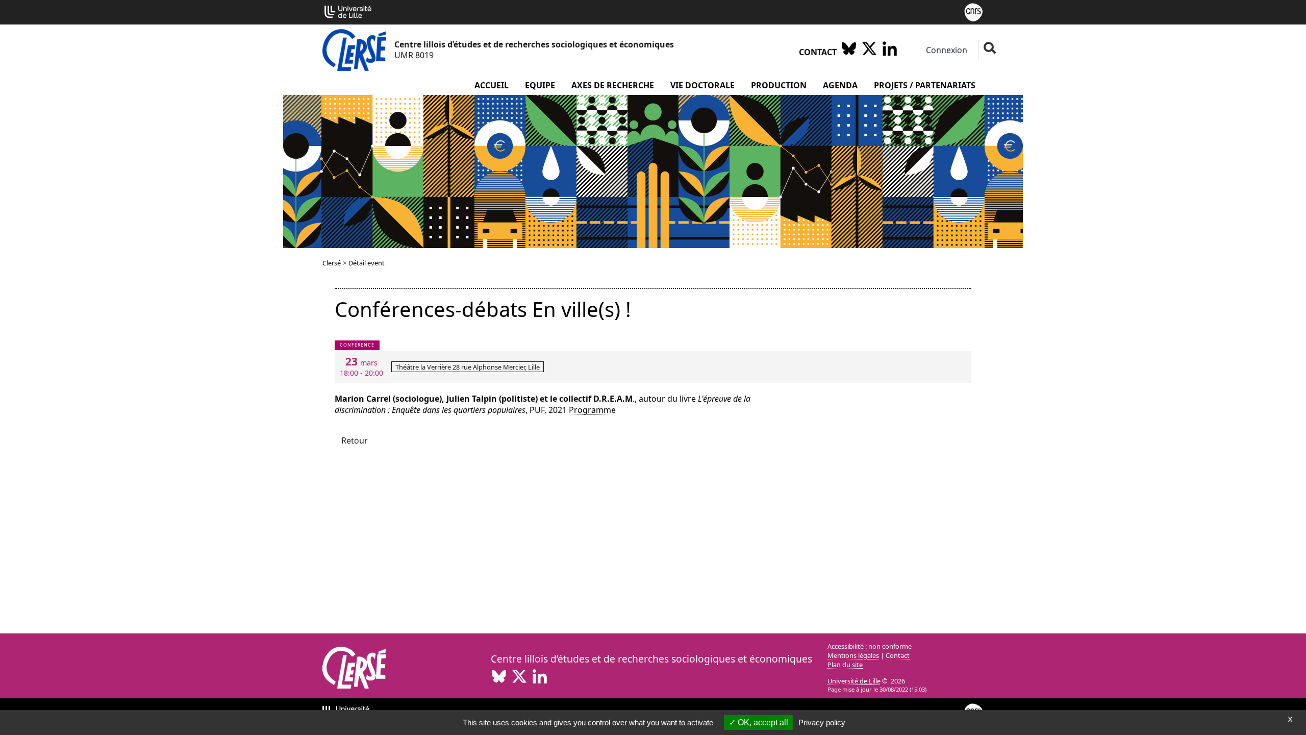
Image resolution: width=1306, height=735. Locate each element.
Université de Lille (854, 680)
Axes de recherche (612, 85)
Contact (818, 52)
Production (779, 85)
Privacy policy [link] (821, 722)
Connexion (945, 50)
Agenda (840, 85)
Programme (592, 409)
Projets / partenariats (924, 85)
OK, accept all (762, 722)
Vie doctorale (702, 85)
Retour (354, 440)
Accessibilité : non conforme (869, 646)
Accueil (491, 85)
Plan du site (845, 664)
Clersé (331, 262)
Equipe (540, 85)
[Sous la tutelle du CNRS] (973, 11)
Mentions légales (853, 655)
